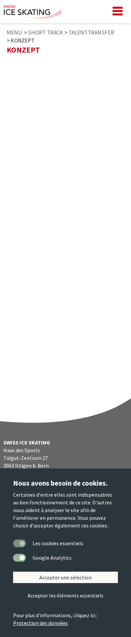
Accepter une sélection (65, 577)
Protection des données (40, 623)
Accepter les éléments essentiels (65, 595)
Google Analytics (52, 557)
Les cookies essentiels (58, 543)
